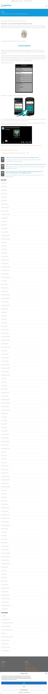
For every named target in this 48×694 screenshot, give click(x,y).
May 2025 (4, 200)
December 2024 (6, 214)
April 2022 (4, 280)
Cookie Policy (20, 692)
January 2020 (5, 361)
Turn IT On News (6, 647)
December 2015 (6, 514)
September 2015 (6, 525)
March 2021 (5, 326)
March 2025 (5, 204)
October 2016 (5, 483)
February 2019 (5, 392)
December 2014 (6, 553)
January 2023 (5, 263)
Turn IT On (38, 145)
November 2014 (6, 556)
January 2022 (5, 291)
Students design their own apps (10, 150)
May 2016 (4, 497)
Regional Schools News (7, 636)
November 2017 (6, 441)
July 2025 (4, 197)
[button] (46, 673)
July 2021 (4, 312)
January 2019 (5, 396)
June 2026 (4, 186)
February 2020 (5, 357)
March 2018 (5, 431)
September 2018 (6, 410)
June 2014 (4, 574)
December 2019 (6, 364)
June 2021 (4, 315)
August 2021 (5, 308)
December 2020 (6, 336)
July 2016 (4, 490)
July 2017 (4, 452)
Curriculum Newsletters (8, 622)
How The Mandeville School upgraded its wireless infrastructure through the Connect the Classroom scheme (24, 172)
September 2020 (6, 347)
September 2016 (6, 486)
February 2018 (5, 434)
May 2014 (4, 577)
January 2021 (5, 333)
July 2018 (4, 417)
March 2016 (5, 504)
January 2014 (5, 591)
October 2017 (5, 445)
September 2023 (6, 239)
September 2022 (6, 277)
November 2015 (6, 518)
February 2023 (5, 260)
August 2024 (5, 218)
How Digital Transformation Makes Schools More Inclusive (22, 157)
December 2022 (6, 267)
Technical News (5, 640)
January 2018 (5, 438)
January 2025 (5, 211)
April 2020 (4, 350)
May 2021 (4, 319)
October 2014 (5, 560)
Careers (26, 666)
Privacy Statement (27, 692)
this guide (8, 120)
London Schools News (7, 629)
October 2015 (5, 521)
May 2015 (4, 535)
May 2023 (4, 249)
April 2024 (4, 225)
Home (7, 13)
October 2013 (5, 602)
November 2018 (6, 403)
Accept (24, 683)
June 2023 (4, 246)
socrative (19, 145)
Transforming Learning (30, 668)
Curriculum (6, 145)
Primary (2, 663)
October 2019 (5, 371)
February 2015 (5, 546)
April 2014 (4, 581)
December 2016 (6, 476)
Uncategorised (5, 650)
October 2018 (5, 406)
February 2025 (5, 207)
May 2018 (4, 424)
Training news (5, 643)
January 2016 (5, 511)
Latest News (27, 663)
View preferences (24, 689)
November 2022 (6, 270)
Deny (24, 686)
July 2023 (4, 242)
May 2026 (4, 190)
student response (26, 145)
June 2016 (4, 493)
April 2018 (4, 427)
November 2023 (6, 235)
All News (4, 616)
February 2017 (5, 469)
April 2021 (4, 322)
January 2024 (5, 232)
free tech (14, 145)
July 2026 (4, 183)
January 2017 (5, 472)
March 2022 (5, 284)
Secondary (3, 666)
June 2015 (4, 532)
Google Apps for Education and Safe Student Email (14, 153)
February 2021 (5, 329)
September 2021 (6, 305)
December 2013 (6, 595)
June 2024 (4, 221)
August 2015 (5, 528)
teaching (34, 145)
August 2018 (5, 413)
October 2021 (5, 301)
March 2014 (5, 584)
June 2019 (4, 382)
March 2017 (5, 465)
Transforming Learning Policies (31, 670)
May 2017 (4, 459)
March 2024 (5, 228)
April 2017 (4, 462)
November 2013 (6, 598)
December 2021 (6, 294)
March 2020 (5, 354)
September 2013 (6, 605)
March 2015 (5, 542)
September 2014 (6, 563)
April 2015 (4, 539)
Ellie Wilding (22, 21)
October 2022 (5, 274)
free (11, 145)
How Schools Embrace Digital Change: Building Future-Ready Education (26, 164)
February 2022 (5, 287)
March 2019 (5, 389)
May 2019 (4, 385)
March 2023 (5, 256)
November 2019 (6, 368)
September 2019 (6, 375)
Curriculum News (6, 619)
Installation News (6, 626)
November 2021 (6, 298)
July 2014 (4, 570)
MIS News (4, 633)
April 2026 (4, 193)
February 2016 (5, 507)
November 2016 (6, 479)
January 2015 (5, 549)
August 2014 (5, 567)
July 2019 (4, 378)
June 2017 (4, 455)
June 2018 (4, 420)
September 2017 (6, 448)
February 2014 (5, 588)
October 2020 (5, 343)
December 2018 (6, 399)
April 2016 (4, 500)
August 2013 (5, 609)
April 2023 (4, 253)
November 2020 (6, 340)
